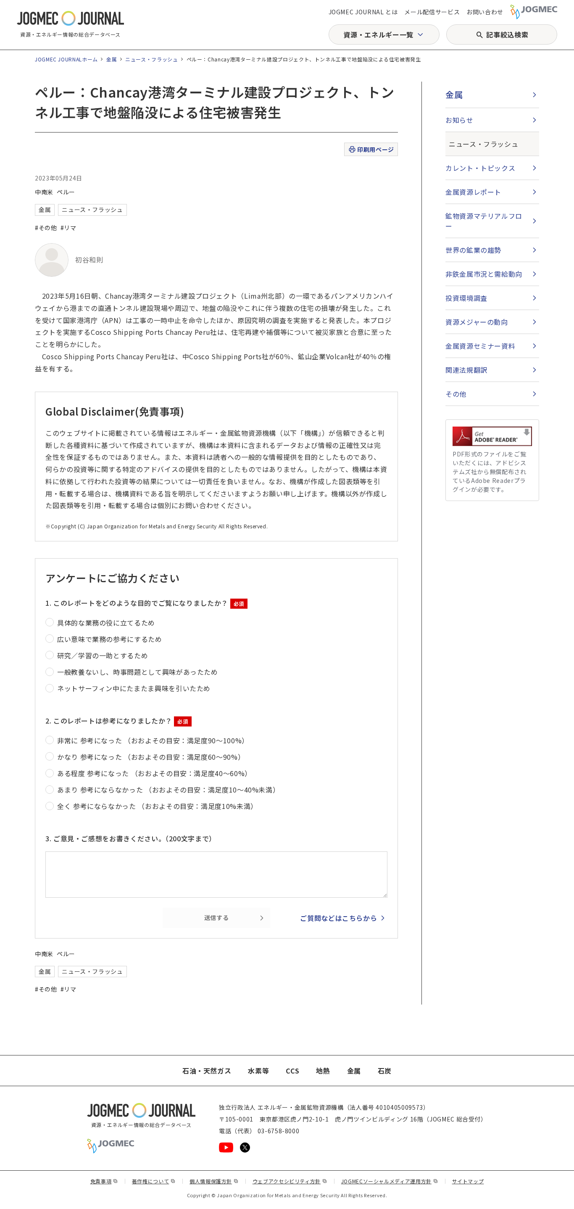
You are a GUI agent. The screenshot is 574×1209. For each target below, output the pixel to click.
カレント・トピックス (480, 168)
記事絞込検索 (507, 34)
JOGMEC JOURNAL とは (363, 12)
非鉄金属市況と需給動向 (483, 274)
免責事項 (104, 1181)
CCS (292, 1071)
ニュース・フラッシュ (151, 59)
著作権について (154, 1181)
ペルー (66, 192)
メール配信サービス (432, 12)
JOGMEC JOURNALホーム (66, 59)
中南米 (44, 192)
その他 (455, 394)
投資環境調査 (466, 298)
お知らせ (459, 120)
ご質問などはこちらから (338, 918)
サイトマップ (468, 1181)
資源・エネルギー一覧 (378, 34)
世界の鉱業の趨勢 (473, 250)
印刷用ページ (375, 149)
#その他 (46, 227)
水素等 (258, 1071)
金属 (111, 59)
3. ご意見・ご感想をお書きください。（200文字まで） (130, 838)
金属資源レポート (473, 192)
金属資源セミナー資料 (480, 346)
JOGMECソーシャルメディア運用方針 (389, 1181)
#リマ (68, 227)
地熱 (323, 1071)
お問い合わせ (484, 12)
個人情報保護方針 (214, 1181)
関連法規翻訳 (466, 370)
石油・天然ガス (206, 1071)
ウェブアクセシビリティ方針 (290, 1181)
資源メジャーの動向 (476, 322)
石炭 (385, 1071)
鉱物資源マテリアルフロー (483, 221)
